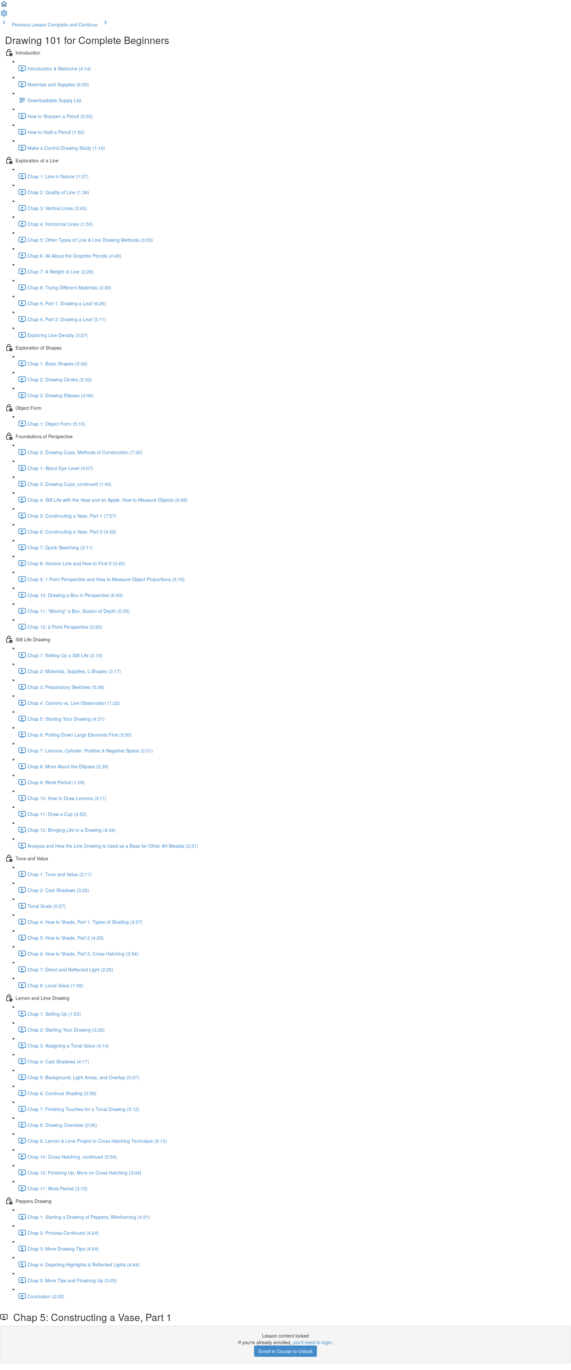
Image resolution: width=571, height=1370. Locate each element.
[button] (4, 6)
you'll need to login (312, 1342)
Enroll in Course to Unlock (285, 1351)
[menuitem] (4, 15)
